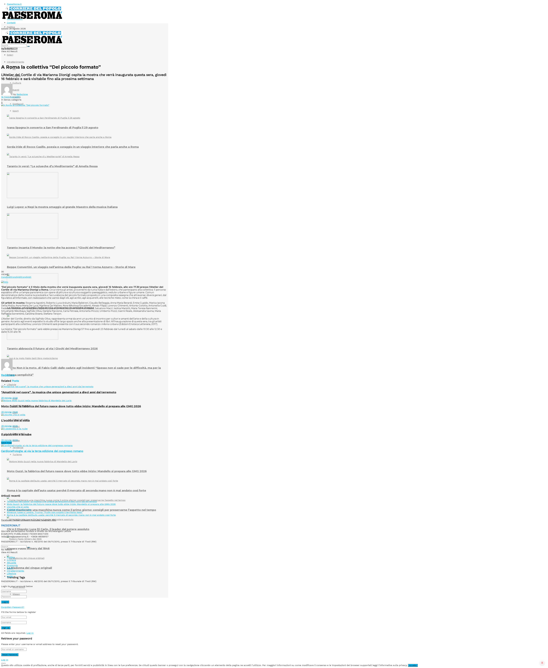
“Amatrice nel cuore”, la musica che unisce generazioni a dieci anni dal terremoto (58, 392)
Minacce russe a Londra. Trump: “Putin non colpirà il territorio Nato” (45, 512)
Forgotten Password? (12, 607)
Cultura (17, 83)
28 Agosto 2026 (9, 397)
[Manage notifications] (542, 663)
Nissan (16, 594)
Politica (11, 27)
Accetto (413, 665)
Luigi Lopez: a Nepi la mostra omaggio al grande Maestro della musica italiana (62, 207)
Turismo (17, 454)
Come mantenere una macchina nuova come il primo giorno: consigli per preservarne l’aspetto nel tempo (81, 510)
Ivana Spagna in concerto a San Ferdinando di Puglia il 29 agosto (52, 127)
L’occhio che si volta (15, 420)
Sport (16, 111)
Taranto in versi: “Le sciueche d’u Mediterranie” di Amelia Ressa (52, 166)
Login (10, 576)
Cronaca (11, 560)
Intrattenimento (15, 62)
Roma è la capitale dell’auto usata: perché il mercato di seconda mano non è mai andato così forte (76, 490)
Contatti (11, 22)
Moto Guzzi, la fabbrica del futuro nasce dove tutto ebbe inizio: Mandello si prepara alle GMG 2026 (77, 471)
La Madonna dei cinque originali (29, 567)
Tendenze (18, 447)
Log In (30, 633)
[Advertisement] (53, 351)
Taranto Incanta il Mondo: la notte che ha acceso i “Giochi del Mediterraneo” (61, 247)
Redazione (22, 94)
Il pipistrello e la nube (16, 434)
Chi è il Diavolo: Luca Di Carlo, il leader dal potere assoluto (48, 529)
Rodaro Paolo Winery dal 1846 (28, 548)
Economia (12, 48)
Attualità (11, 562)
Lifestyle (11, 384)
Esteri (10, 55)
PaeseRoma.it (14, 4)
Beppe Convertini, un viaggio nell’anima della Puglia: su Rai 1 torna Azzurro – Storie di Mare (71, 267)
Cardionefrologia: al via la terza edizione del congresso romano (42, 451)
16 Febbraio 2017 (10, 97)
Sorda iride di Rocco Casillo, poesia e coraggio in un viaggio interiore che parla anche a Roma (73, 146)
